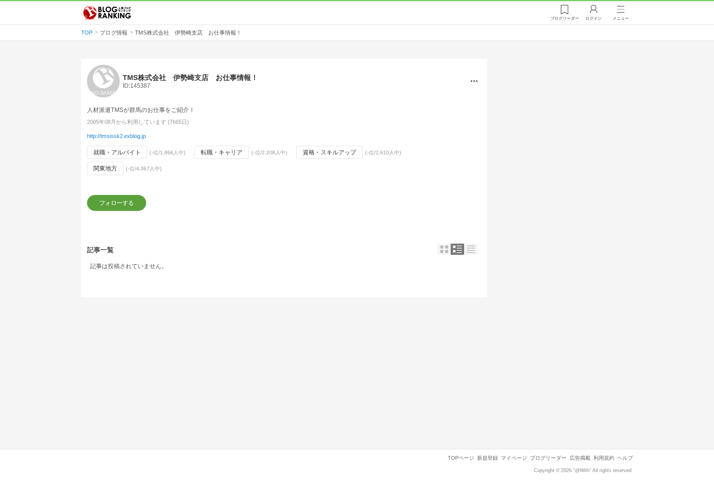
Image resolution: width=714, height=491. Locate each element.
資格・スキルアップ (329, 152)
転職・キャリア (221, 152)
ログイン (593, 18)
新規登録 (487, 458)
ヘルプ (625, 458)
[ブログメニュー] (474, 81)
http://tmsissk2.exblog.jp (116, 136)
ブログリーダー (548, 458)
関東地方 (105, 168)
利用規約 (604, 458)
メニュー (620, 18)
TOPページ (461, 458)
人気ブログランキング (107, 13)
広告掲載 (580, 458)
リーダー (564, 18)
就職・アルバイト (117, 152)
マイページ (514, 458)
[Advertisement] (284, 367)
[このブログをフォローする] (116, 203)
